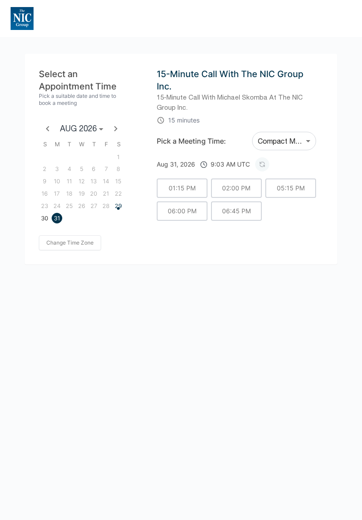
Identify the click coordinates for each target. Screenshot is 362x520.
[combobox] (284, 141)
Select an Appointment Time (78, 80)
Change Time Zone (70, 242)
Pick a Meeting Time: (191, 141)
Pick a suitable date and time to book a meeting (77, 99)
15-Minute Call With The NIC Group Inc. (230, 80)
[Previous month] (48, 128)
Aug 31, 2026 (203, 164)
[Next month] (115, 128)
